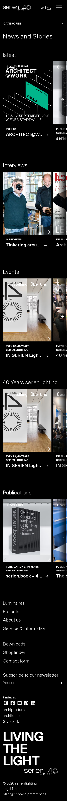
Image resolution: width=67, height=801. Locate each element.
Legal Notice (13, 789)
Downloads (14, 644)
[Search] (60, 683)
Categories (12, 23)
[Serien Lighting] (17, 7)
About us (12, 620)
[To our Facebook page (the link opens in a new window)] (13, 703)
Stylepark (11, 721)
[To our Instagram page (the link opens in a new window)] (6, 703)
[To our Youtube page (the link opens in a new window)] (20, 703)
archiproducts (14, 709)
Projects (11, 611)
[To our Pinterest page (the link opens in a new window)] (26, 703)
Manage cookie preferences (24, 794)
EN (49, 8)
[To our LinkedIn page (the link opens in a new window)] (33, 703)
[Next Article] (62, 99)
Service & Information (24, 628)
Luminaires (14, 603)
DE (42, 8)
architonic (11, 715)
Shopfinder (14, 652)
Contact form (16, 661)
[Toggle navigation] (59, 7)
